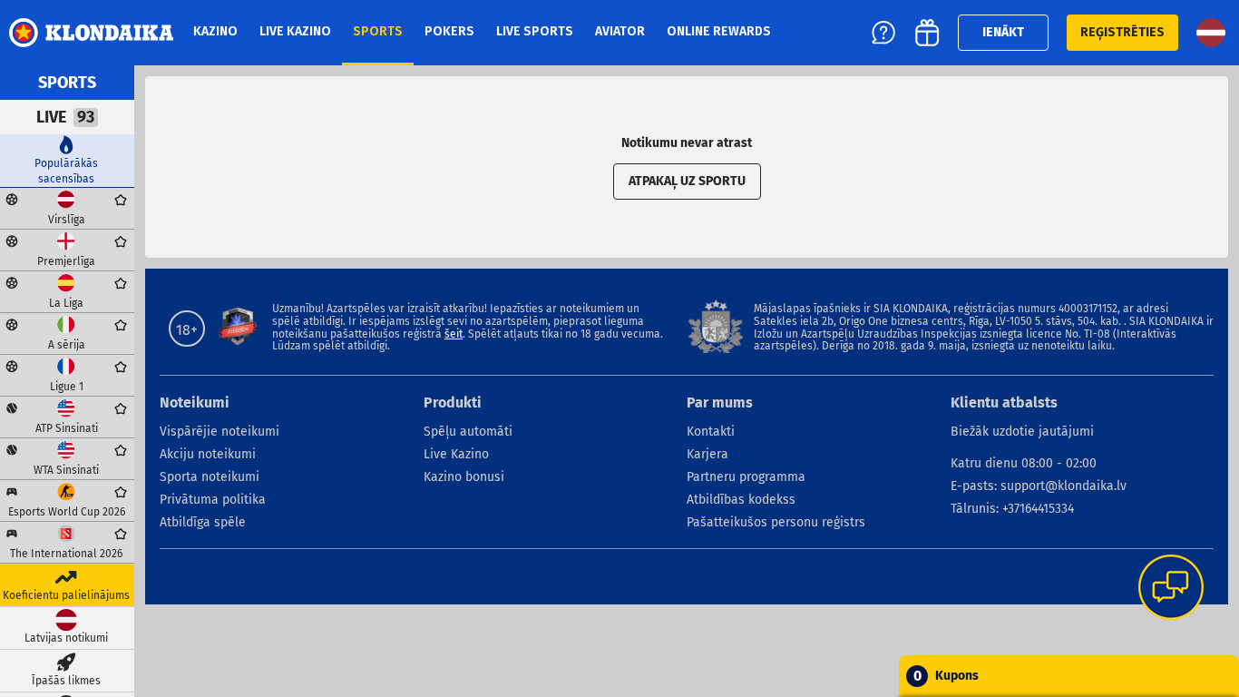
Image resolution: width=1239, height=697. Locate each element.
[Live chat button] (1171, 589)
